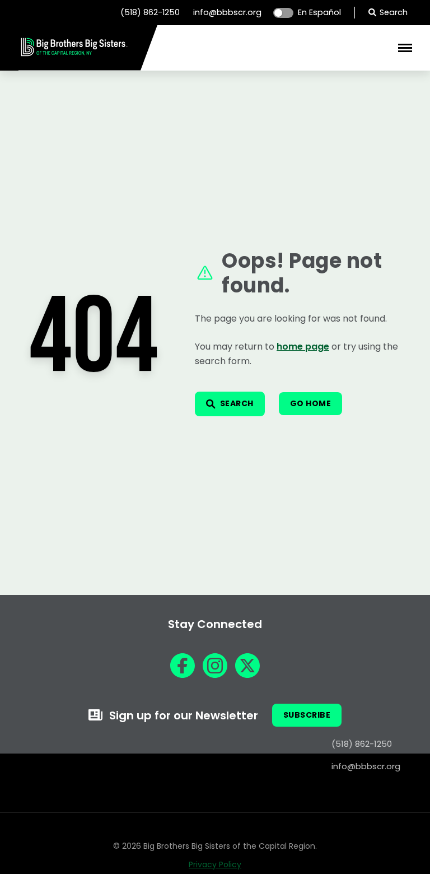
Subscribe (307, 714)
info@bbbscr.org (227, 12)
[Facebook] (182, 665)
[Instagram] (215, 665)
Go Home (310, 403)
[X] (247, 665)
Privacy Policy (215, 864)
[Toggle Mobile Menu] (405, 48)
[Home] (74, 54)
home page (303, 346)
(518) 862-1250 (150, 12)
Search (394, 12)
